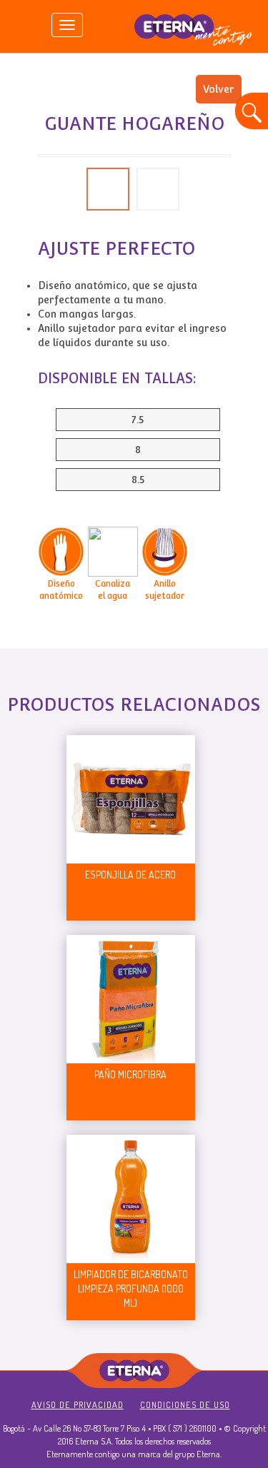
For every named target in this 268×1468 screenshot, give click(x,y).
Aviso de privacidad (77, 1404)
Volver (218, 89)
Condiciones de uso (185, 1404)
